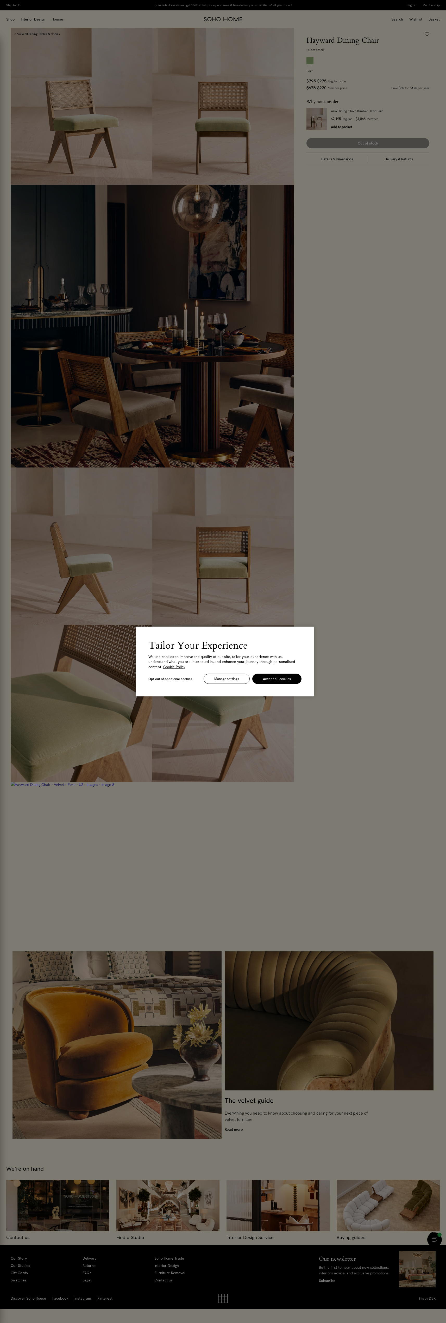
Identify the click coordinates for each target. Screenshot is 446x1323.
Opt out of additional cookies (170, 679)
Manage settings (226, 679)
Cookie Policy (174, 666)
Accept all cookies (277, 679)
